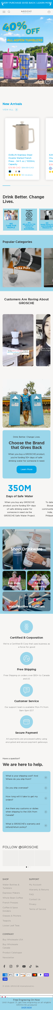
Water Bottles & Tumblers (11, 886)
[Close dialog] (50, 1000)
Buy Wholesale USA (13, 940)
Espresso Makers (11, 893)
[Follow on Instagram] (11, 966)
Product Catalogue (12, 953)
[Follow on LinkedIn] (37, 966)
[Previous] (2, 4)
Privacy (32, 904)
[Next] (50, 4)
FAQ (31, 894)
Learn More (26, 469)
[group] (26, 51)
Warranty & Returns (39, 890)
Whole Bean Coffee (13, 898)
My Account (35, 885)
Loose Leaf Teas (11, 926)
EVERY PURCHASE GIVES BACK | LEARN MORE (26, 3)
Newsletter (8, 958)
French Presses (10, 903)
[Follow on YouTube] (24, 966)
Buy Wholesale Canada (10, 946)
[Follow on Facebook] (4, 966)
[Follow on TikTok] (30, 966)
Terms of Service (37, 909)
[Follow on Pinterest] (17, 966)
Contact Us (34, 899)
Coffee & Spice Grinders (10, 909)
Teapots (7, 921)
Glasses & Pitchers (12, 916)
